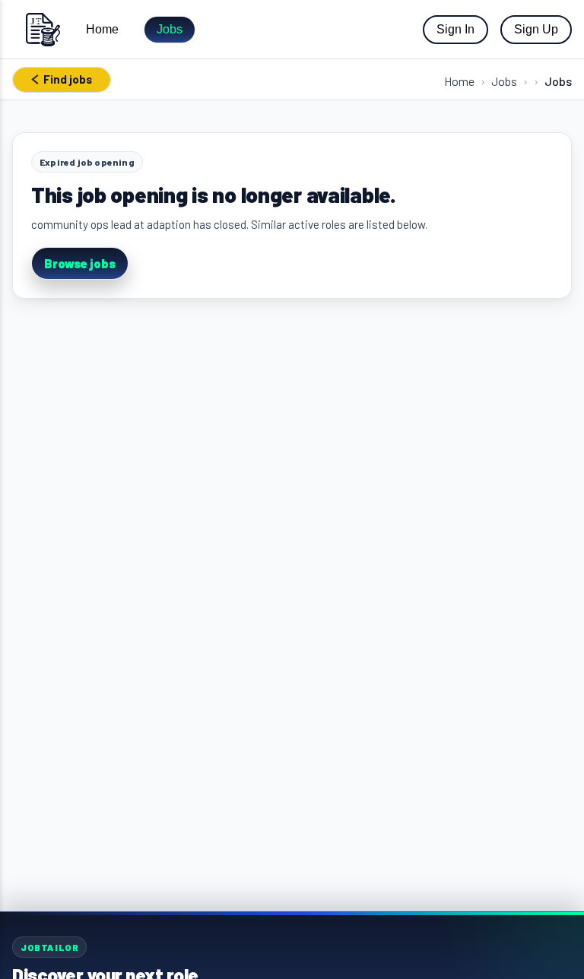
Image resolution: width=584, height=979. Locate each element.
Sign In (455, 29)
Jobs (169, 29)
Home (102, 29)
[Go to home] (42, 29)
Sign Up (536, 29)
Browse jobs (80, 263)
